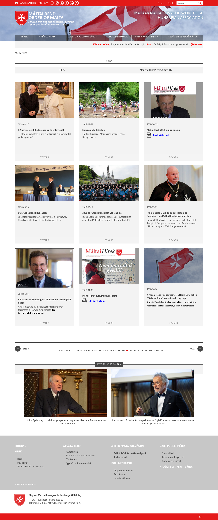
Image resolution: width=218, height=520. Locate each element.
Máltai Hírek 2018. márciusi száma (99, 296)
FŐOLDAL (20, 445)
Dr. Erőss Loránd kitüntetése (32, 213)
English (170, 3)
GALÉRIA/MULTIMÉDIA (172, 445)
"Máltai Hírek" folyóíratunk (156, 70)
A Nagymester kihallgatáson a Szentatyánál (41, 130)
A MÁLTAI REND (72, 445)
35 (138, 350)
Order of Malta (44, 21)
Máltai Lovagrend (27, 3)
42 (157, 350)
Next (192, 348)
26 (113, 350)
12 (75, 350)
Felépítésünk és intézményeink (81, 455)
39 (148, 350)
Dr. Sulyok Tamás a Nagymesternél (152, 44)
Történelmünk (121, 457)
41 (154, 350)
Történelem (71, 459)
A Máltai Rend (47, 36)
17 (89, 350)
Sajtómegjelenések (171, 461)
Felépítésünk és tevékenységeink (130, 453)
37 (143, 350)
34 (135, 350)
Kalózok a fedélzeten (93, 130)
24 (108, 350)
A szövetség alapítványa (182, 36)
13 (78, 350)
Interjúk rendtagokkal (173, 457)
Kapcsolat (43, 3)
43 (159, 350)
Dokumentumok (118, 36)
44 (162, 350)
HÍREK (24, 36)
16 (86, 350)
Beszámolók (120, 474)
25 (110, 350)
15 (83, 350)
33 (132, 350)
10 (70, 350)
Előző (26, 348)
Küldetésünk (72, 452)
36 (140, 350)
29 (121, 350)
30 (124, 350)
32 (129, 350)
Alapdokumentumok (124, 470)
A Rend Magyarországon (82, 36)
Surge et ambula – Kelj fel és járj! (109, 44)
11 (72, 350)
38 (146, 350)
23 (105, 350)
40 (151, 350)
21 (100, 350)
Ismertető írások (122, 478)
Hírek (62, 70)
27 (116, 350)
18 (91, 350)
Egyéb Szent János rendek (78, 463)
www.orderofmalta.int (26, 484)
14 (81, 350)
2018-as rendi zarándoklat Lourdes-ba (102, 213)
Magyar (161, 3)
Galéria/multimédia (146, 36)
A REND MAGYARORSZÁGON (127, 445)
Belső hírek (22, 463)
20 (97, 350)
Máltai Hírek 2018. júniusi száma (163, 130)
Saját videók (168, 453)
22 (102, 350)
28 (119, 350)
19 (94, 350)
